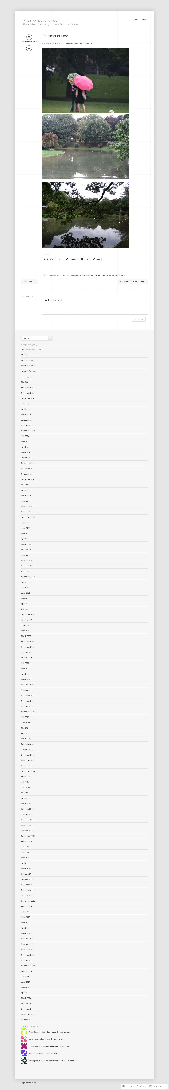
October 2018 (27, 706)
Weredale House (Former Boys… (56, 1032)
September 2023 (28, 479)
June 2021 (25, 593)
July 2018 (25, 717)
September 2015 (28, 901)
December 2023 (28, 463)
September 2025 (28, 398)
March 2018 (26, 739)
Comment (139, 319)
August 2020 (26, 620)
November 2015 (28, 890)
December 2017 (28, 755)
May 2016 (25, 858)
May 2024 (25, 441)
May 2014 (25, 987)
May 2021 (25, 598)
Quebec (82, 275)
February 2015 (27, 939)
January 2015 (27, 944)
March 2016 (26, 868)
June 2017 (25, 787)
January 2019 (27, 690)
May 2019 (25, 668)
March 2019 (26, 679)
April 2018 (25, 733)
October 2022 (27, 512)
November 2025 (28, 393)
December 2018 (28, 695)
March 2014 (26, 998)
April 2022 (25, 539)
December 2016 (28, 820)
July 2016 (25, 847)
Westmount (90, 275)
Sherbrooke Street (28, 355)
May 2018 (25, 728)
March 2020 (26, 636)
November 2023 (28, 469)
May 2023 (25, 485)
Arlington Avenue (28, 371)
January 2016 (27, 879)
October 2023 (27, 474)
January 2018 (27, 750)
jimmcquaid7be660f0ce (38, 1061)
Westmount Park (55, 36)
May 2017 (25, 793)
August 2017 (26, 777)
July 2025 (25, 404)
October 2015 (27, 895)
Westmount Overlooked (40, 20)
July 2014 (25, 976)
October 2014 (27, 960)
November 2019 (28, 647)
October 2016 (27, 831)
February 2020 (27, 641)
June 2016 (25, 852)
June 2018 (25, 722)
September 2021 (28, 577)
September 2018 (28, 712)
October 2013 (27, 1020)
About (144, 20)
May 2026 (25, 382)
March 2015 (26, 933)
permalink (121, 275)
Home (136, 20)
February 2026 (27, 387)
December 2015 (28, 885)
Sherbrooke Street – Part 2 (32, 349)
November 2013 (28, 1014)
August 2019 (26, 658)
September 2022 (28, 517)
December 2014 (28, 949)
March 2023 (26, 496)
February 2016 (27, 874)
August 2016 (26, 841)
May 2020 (25, 631)
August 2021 (26, 582)
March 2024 (26, 452)
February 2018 (27, 744)
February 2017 (27, 809)
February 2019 (27, 685)
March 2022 (26, 544)
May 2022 (25, 533)
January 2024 (27, 458)
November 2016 (28, 825)
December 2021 (28, 560)
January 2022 (27, 555)
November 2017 (28, 760)
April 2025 (25, 409)
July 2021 (25, 587)
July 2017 (25, 782)
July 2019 (25, 663)
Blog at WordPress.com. (29, 1083)
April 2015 (25, 928)
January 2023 (27, 501)
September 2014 (28, 966)
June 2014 (25, 982)
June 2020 (25, 625)
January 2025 (27, 420)
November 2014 (28, 955)
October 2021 (27, 571)
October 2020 (27, 609)
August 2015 (26, 906)
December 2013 (28, 1009)
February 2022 (27, 550)
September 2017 (28, 771)
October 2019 (27, 652)
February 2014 (27, 1003)
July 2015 (25, 912)
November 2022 (28, 506)
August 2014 (26, 971)
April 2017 (25, 798)
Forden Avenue (27, 360)
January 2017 (27, 814)
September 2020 (28, 614)
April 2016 (25, 863)
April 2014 (25, 993)
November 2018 (28, 701)
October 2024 (27, 425)
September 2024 (28, 431)
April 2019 (25, 674)
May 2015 (25, 922)
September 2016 (28, 836)
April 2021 (25, 604)
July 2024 (25, 436)
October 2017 (27, 766)
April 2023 (25, 490)
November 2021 (28, 566)
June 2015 (25, 917)
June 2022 (25, 528)
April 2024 (25, 447)
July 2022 (25, 523)
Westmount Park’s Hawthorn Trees (133, 281)
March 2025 (26, 414)
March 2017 (26, 804)
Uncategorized (65, 275)
